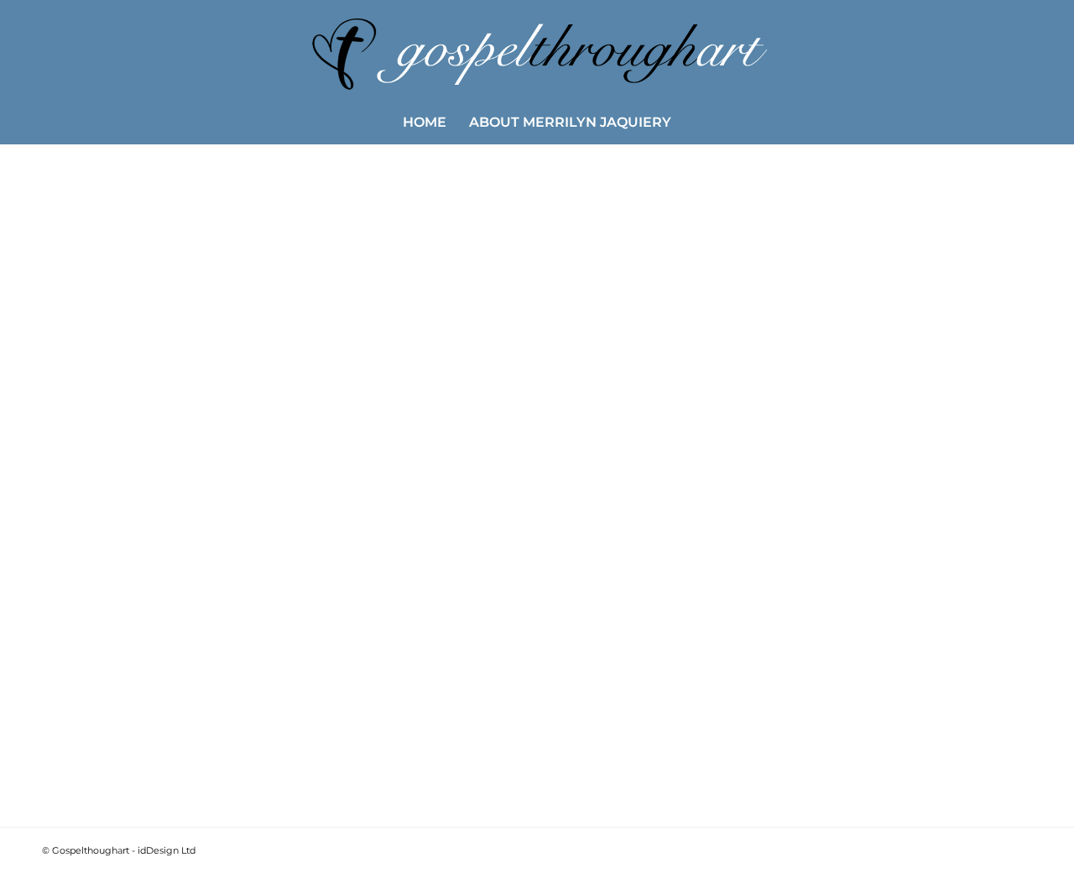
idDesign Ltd (167, 850)
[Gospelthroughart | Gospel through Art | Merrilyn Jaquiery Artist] (537, 50)
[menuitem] (424, 123)
